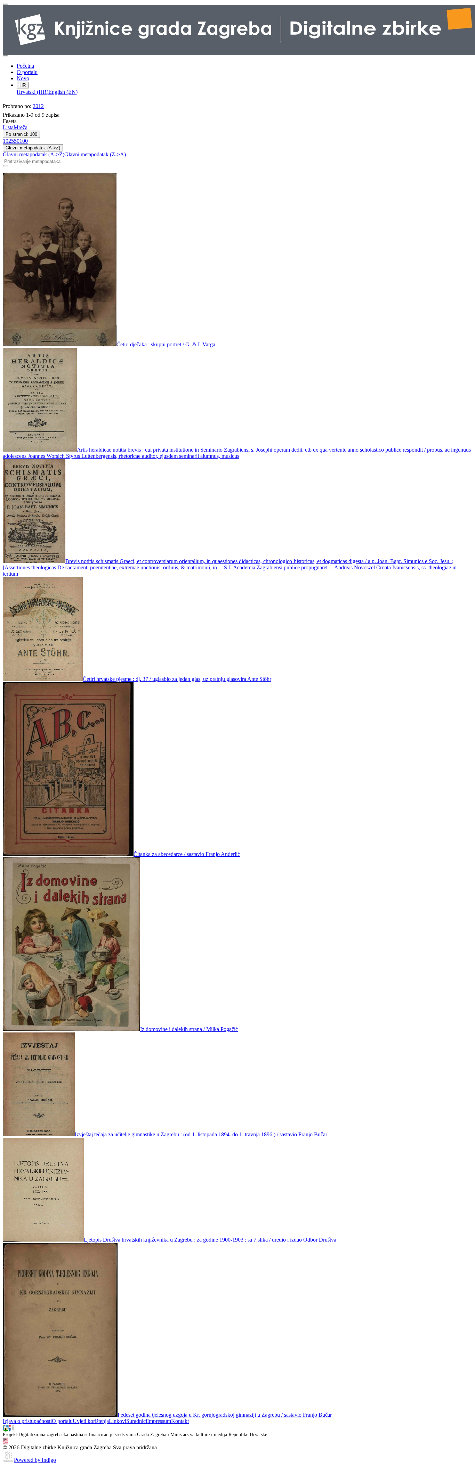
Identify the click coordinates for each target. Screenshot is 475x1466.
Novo (23, 78)
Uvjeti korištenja (91, 1421)
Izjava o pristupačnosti (27, 1421)
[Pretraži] (5, 166)
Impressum (159, 1421)
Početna (25, 66)
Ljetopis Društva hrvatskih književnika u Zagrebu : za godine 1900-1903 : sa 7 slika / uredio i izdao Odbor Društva (210, 1240)
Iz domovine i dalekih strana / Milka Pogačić (189, 1029)
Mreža (20, 127)
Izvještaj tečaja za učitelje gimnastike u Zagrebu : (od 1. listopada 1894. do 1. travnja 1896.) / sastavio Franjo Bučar (201, 1134)
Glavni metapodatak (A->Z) (33, 147)
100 (23, 141)
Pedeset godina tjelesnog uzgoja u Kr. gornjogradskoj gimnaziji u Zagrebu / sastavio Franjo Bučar (225, 1415)
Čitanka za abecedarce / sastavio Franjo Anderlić (187, 854)
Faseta (10, 121)
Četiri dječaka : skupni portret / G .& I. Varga (165, 344)
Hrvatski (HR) (32, 92)
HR (22, 85)
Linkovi (117, 1421)
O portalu (27, 72)
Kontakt (180, 1421)
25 (11, 141)
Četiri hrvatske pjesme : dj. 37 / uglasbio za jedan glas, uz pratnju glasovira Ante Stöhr (177, 679)
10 (5, 141)
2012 (38, 106)
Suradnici (136, 1421)
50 (16, 141)
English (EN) (63, 92)
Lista (8, 127)
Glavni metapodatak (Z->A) (95, 154)
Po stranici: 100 (21, 134)
